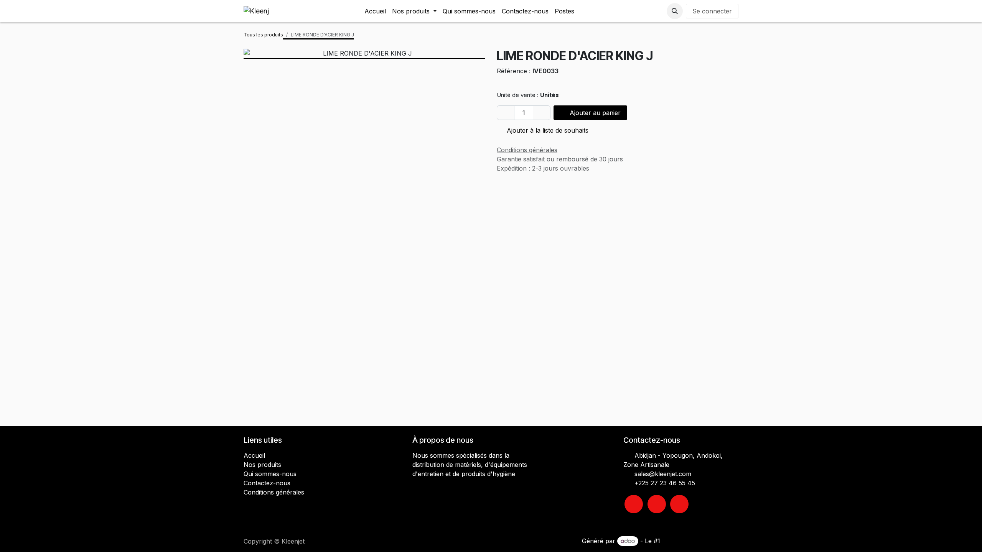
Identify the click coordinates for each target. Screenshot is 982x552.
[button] (675, 11)
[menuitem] (375, 11)
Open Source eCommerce (700, 541)
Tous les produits (263, 35)
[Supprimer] (505, 112)
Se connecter (712, 11)
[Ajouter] (541, 112)
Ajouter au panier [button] (594, 113)
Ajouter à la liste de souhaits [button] (546, 130)
